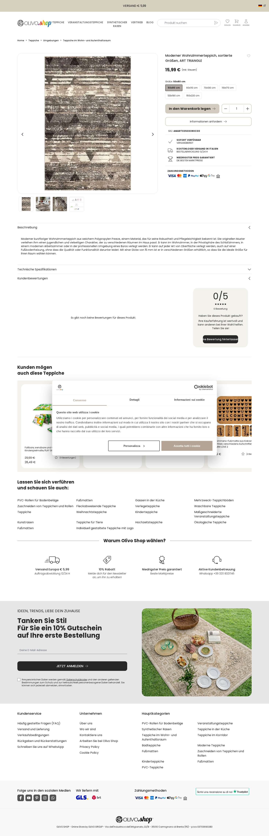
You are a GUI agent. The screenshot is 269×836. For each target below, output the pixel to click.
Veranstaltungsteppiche (85, 22)
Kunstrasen (25, 522)
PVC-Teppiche (152, 767)
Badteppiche (151, 745)
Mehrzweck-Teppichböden (214, 500)
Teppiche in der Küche (213, 729)
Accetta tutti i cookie (187, 445)
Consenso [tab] (79, 400)
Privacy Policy (89, 747)
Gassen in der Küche (150, 500)
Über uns (86, 723)
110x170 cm (228, 87)
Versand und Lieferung (33, 729)
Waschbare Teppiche (209, 506)
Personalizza (132, 445)
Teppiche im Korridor (212, 735)
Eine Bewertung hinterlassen (220, 339)
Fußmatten (84, 500)
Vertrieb (137, 22)
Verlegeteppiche (147, 506)
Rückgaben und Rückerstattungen (42, 741)
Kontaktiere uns (91, 735)
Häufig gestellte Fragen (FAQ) (38, 723)
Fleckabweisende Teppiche (96, 506)
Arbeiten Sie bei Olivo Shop (99, 741)
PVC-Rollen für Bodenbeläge (38, 500)
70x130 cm (210, 87)
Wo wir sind (88, 729)
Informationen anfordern (206, 121)
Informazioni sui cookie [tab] (189, 399)
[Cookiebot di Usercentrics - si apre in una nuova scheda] (197, 387)
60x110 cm (192, 87)
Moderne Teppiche (211, 745)
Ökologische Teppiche (210, 522)
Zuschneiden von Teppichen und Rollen (45, 506)
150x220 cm (192, 95)
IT (260, 6)
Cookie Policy (89, 753)
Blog (150, 22)
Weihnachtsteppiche (91, 512)
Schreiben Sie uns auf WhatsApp (40, 747)
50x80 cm (174, 87)
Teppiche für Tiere (89, 522)
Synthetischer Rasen (117, 24)
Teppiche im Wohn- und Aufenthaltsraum (159, 737)
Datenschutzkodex (76, 679)
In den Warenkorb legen (190, 108)
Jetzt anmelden (69, 666)
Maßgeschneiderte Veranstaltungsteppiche (211, 514)
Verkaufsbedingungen (33, 735)
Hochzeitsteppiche (148, 522)
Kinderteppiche (146, 512)
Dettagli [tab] (135, 399)
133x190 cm (174, 95)
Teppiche (58, 22)
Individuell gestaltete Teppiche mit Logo (105, 528)
